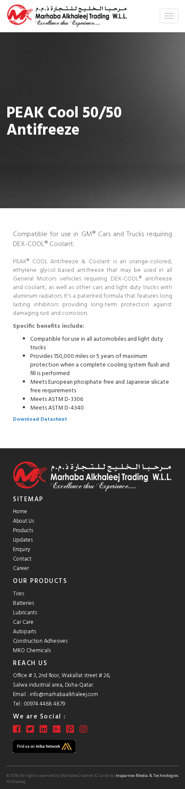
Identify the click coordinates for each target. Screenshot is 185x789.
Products (23, 530)
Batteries (23, 603)
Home (20, 511)
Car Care (23, 622)
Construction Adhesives (40, 641)
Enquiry (21, 549)
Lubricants (25, 612)
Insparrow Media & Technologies (147, 775)
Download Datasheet (40, 419)
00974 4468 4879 (44, 704)
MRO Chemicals (32, 650)
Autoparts (24, 631)
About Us (23, 521)
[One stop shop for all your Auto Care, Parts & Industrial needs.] (67, 16)
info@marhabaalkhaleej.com (64, 694)
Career (21, 568)
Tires (18, 593)
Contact (22, 559)
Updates (23, 540)
